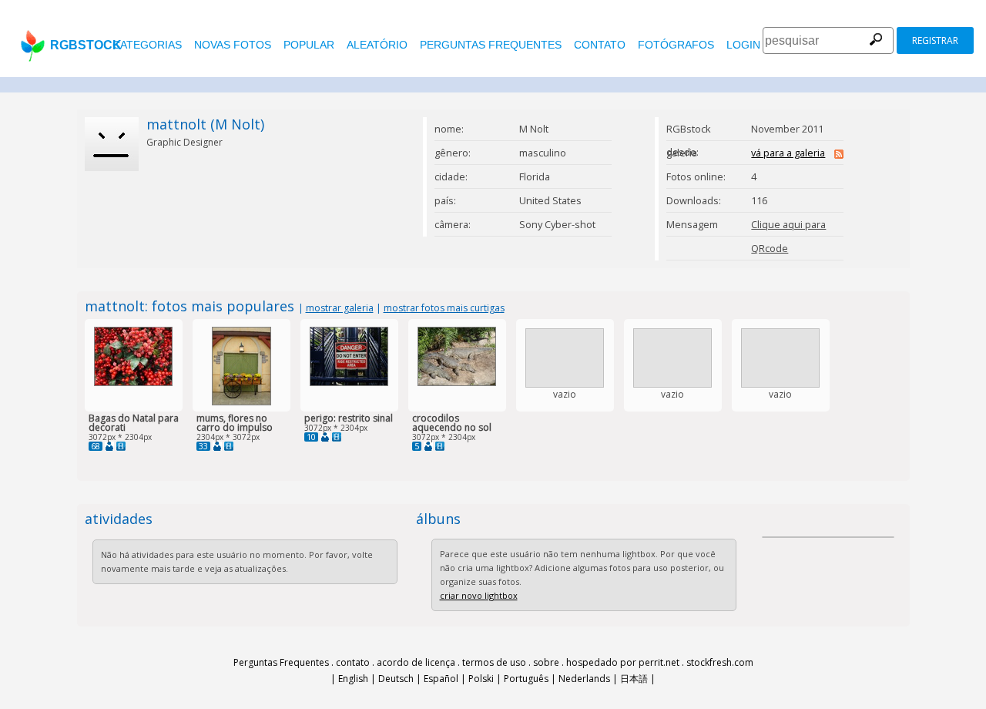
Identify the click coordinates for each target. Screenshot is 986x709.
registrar (935, 40)
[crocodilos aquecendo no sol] (457, 382)
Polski (481, 678)
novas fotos (232, 45)
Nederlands (584, 678)
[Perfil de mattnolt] (109, 446)
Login (743, 45)
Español (441, 678)
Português (526, 678)
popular (308, 45)
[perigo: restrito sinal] (349, 382)
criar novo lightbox (479, 595)
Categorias (147, 45)
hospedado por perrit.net (622, 662)
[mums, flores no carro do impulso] (241, 401)
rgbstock (86, 45)
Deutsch (396, 678)
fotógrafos (676, 45)
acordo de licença (416, 662)
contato (599, 45)
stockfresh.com (719, 662)
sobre (546, 662)
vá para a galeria (788, 153)
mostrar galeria (340, 307)
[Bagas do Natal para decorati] (133, 382)
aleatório (377, 45)
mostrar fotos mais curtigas (444, 307)
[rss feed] (838, 154)
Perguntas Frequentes (491, 45)
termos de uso (494, 662)
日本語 (634, 678)
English (353, 678)
